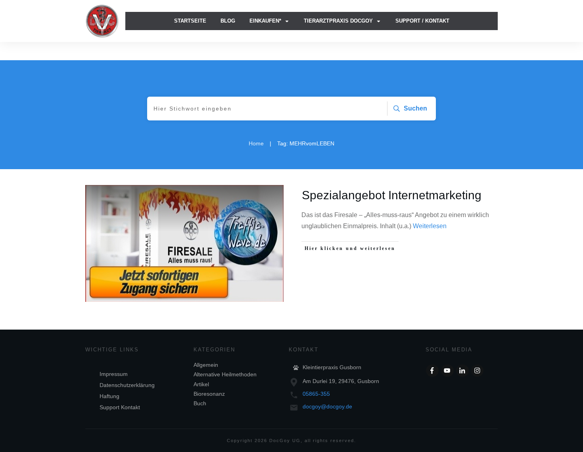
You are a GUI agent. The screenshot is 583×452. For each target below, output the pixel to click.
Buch (200, 403)
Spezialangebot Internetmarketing (391, 195)
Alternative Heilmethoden (225, 374)
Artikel (201, 384)
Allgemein (206, 365)
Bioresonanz (209, 394)
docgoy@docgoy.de (327, 406)
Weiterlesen (430, 226)
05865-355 (316, 394)
